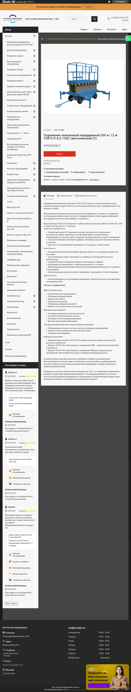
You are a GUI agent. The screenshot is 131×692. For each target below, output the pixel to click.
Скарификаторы (14, 260)
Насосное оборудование (17, 169)
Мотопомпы (12, 271)
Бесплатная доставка (54, 169)
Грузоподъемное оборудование (14, 63)
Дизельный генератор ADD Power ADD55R (20, 536)
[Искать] (94, 19)
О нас (7, 342)
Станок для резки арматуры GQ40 (20, 404)
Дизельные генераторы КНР (19, 335)
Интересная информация (15, 356)
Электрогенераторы (15, 301)
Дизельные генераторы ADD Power (19, 156)
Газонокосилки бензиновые (18, 246)
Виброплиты (12, 313)
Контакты (111, 29)
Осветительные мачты (16, 100)
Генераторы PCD (14, 139)
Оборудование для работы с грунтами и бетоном (19, 189)
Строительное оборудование (19, 75)
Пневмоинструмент (15, 81)
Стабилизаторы (13, 296)
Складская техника (15, 56)
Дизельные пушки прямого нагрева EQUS (18, 126)
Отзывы (8, 349)
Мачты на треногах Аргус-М (19, 235)
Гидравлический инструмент (19, 86)
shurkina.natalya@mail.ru (13, 665)
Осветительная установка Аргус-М (18, 228)
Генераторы (12, 163)
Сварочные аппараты (16, 290)
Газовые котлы (13, 329)
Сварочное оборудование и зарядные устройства (18, 181)
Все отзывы (11, 603)
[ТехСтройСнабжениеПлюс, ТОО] (13, 19)
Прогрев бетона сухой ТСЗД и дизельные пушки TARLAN (19, 93)
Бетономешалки (14, 318)
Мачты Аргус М (13, 207)
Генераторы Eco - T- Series (18, 133)
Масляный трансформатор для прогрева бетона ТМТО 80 (20, 43)
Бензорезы (11, 324)
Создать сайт (21, 2)
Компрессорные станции (17, 111)
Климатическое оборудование (13, 118)
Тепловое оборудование (17, 196)
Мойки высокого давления (18, 265)
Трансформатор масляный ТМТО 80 (20, 460)
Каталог (89, 7)
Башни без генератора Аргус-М (19, 219)
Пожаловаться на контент (77, 689)
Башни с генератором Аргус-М (20, 213)
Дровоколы (12, 276)
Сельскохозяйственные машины (17, 283)
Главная (83, 29)
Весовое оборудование (17, 50)
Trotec (9, 202)
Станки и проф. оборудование (19, 106)
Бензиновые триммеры (17, 240)
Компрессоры (13, 174)
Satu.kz (76, 687)
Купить (60, 154)
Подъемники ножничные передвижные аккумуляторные (72, 39)
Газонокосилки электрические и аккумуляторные (20, 252)
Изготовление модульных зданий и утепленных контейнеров (18, 146)
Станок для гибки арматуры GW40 (20, 399)
